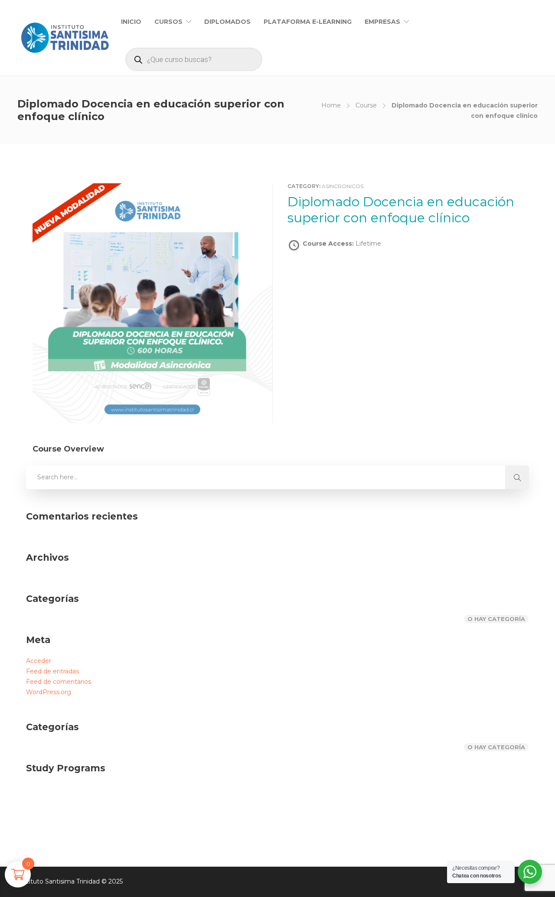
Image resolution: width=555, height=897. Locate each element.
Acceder (38, 661)
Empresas (382, 22)
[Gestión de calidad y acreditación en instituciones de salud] (87, 802)
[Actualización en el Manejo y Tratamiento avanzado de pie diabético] (44, 802)
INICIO (131, 22)
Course (366, 105)
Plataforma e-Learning (308, 22)
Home (331, 105)
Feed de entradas (52, 671)
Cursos (168, 22)
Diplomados (227, 22)
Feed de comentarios (58, 682)
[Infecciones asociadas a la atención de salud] (131, 802)
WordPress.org (48, 692)
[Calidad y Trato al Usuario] (217, 802)
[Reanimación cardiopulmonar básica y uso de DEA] (261, 802)
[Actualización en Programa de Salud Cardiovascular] (174, 802)
